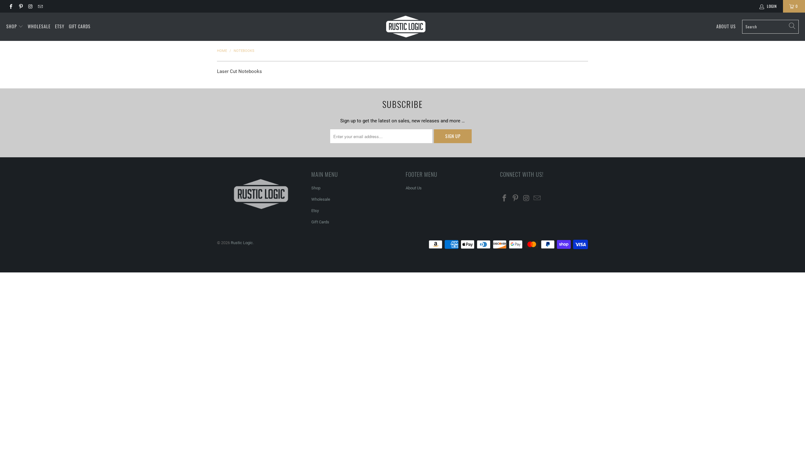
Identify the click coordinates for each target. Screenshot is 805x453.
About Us (726, 26)
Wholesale (39, 26)
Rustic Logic (242, 242)
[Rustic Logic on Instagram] (30, 6)
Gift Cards (80, 26)
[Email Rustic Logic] (40, 6)
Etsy (59, 26)
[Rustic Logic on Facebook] (10, 6)
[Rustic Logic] (405, 27)
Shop (12, 26)
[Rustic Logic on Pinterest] (20, 6)
